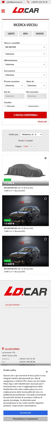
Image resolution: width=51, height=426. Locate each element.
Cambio (7, 102)
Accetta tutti (25, 413)
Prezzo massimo (11, 81)
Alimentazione (10, 60)
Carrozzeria (9, 71)
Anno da (30, 81)
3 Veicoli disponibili (25, 115)
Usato (11, 33)
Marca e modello (12, 43)
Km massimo (32, 92)
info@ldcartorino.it (14, 2)
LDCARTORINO (12, 305)
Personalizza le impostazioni (25, 419)
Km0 (25, 33)
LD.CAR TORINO (12, 349)
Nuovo (40, 33)
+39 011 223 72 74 (39, 2)
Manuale (11, 106)
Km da (7, 92)
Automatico (33, 106)
